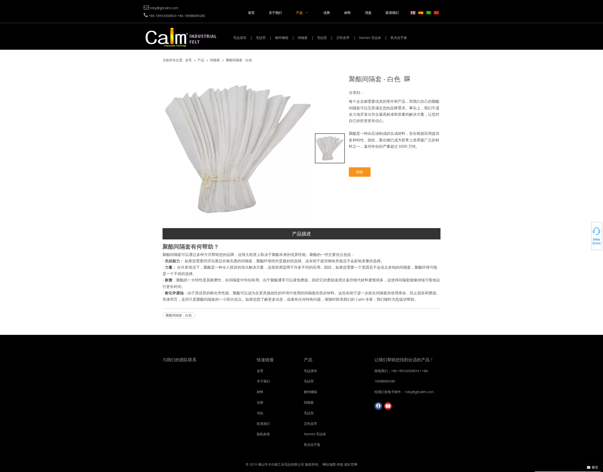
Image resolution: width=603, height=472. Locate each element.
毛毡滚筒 (239, 37)
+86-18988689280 (586, 234)
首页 (260, 371)
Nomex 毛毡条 (370, 37)
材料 (260, 392)
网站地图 (329, 464)
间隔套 (303, 37)
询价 (359, 172)
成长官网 (350, 464)
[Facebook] (378, 406)
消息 (260, 413)
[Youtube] (388, 406)
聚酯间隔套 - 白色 (179, 315)
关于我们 (263, 381)
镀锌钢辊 (281, 37)
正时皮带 (343, 37)
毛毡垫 (322, 37)
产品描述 (301, 233)
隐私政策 (263, 434)
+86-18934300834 (586, 233)
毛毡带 (261, 37)
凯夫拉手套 (399, 37)
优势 (260, 402)
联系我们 (263, 423)
